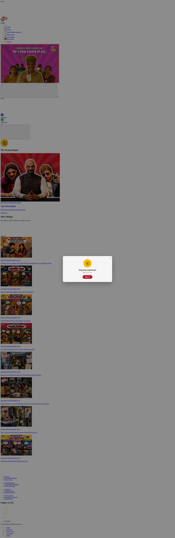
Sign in (87, 277)
